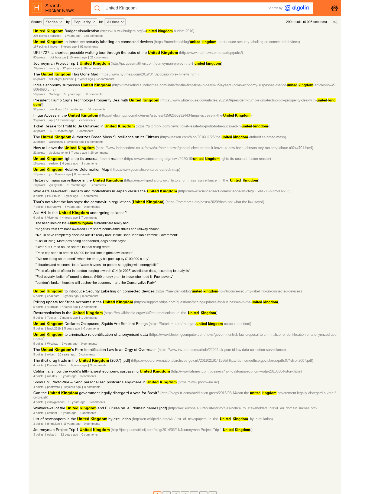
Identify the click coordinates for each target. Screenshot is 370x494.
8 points (38, 195)
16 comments (92, 68)
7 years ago (72, 35)
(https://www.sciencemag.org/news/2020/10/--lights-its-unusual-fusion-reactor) (197, 159)
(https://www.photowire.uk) (198, 382)
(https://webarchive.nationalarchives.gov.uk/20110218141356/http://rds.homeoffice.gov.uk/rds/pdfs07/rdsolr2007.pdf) (222, 360)
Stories (52, 22)
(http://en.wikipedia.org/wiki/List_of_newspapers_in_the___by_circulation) (202, 419)
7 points (38, 206)
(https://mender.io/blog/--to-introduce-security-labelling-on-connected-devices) (227, 42)
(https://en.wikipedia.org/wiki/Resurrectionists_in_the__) (160, 313)
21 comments (99, 57)
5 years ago (72, 328)
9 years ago (69, 343)
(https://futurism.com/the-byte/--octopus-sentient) (200, 324)
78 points (39, 68)
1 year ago (71, 195)
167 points (40, 46)
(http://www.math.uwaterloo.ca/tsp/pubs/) (211, 53)
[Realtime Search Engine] (297, 8)
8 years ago (63, 174)
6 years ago (69, 46)
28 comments (99, 152)
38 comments (94, 94)
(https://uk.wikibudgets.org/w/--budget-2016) (147, 31)
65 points (39, 79)
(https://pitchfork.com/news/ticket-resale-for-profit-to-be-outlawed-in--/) (203, 126)
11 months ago (74, 109)
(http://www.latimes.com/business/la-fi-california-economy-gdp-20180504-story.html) (236, 371)
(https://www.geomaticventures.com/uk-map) (145, 169)
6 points (38, 217)
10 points (39, 185)
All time (113, 22)
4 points (38, 365)
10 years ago (78, 57)
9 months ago (64, 131)
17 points (39, 174)
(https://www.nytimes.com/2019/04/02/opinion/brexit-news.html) (149, 74)
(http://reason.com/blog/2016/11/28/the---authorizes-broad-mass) (223, 137)
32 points (39, 131)
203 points (40, 35)
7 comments (89, 217)
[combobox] (54, 21)
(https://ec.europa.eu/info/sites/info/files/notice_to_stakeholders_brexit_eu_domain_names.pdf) (242, 408)
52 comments (105, 79)
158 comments (93, 35)
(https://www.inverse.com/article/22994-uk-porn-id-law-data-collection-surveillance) (222, 350)
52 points (39, 109)
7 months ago (69, 317)
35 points (39, 120)
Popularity (82, 22)
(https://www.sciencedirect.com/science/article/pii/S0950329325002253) (234, 191)
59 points (39, 94)
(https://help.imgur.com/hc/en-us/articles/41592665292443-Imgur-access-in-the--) (175, 115)
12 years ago (71, 68)
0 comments (95, 141)
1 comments (85, 131)
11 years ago (71, 423)
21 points (39, 152)
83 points (39, 57)
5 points (38, 306)
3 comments (98, 365)
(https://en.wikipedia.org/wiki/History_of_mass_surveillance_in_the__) (191, 180)
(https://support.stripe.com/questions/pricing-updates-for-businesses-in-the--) (206, 302)
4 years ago (70, 217)
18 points (39, 163)
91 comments (89, 46)
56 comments (97, 109)
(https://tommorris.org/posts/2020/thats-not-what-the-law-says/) (214, 202)
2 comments (87, 120)
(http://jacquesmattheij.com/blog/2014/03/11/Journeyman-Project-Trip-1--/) (181, 430)
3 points (38, 412)
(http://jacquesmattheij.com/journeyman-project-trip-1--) (166, 63)
